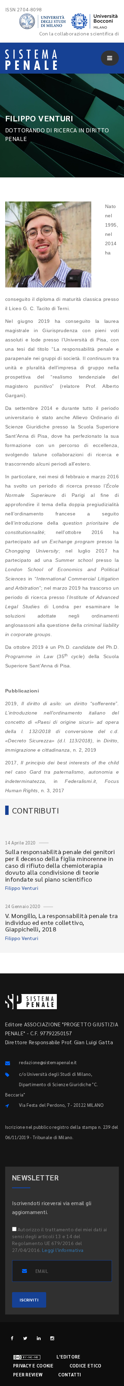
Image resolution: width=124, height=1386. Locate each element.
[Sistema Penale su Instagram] (52, 1338)
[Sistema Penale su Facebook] (12, 1338)
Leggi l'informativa (63, 1250)
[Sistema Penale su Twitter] (25, 1338)
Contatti (69, 1374)
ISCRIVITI (29, 1299)
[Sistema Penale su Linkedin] (38, 1338)
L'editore (68, 1357)
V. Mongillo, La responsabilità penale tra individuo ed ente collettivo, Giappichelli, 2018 (61, 922)
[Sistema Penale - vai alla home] (31, 60)
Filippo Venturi (21, 888)
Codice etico (86, 1365)
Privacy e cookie (33, 1365)
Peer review (27, 1374)
